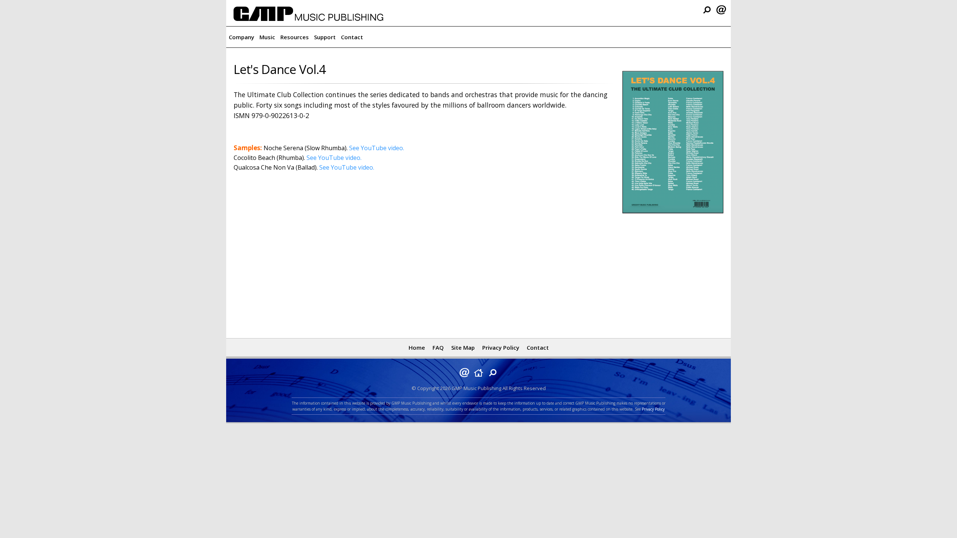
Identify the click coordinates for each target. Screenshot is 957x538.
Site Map (463, 347)
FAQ (438, 347)
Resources (294, 37)
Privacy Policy (500, 347)
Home (417, 347)
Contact (352, 37)
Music (267, 37)
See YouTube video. (376, 148)
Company (241, 37)
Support (325, 37)
